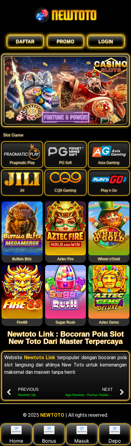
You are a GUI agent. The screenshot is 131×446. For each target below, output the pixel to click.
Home (16, 441)
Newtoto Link (39, 357)
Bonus (49, 441)
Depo (114, 441)
